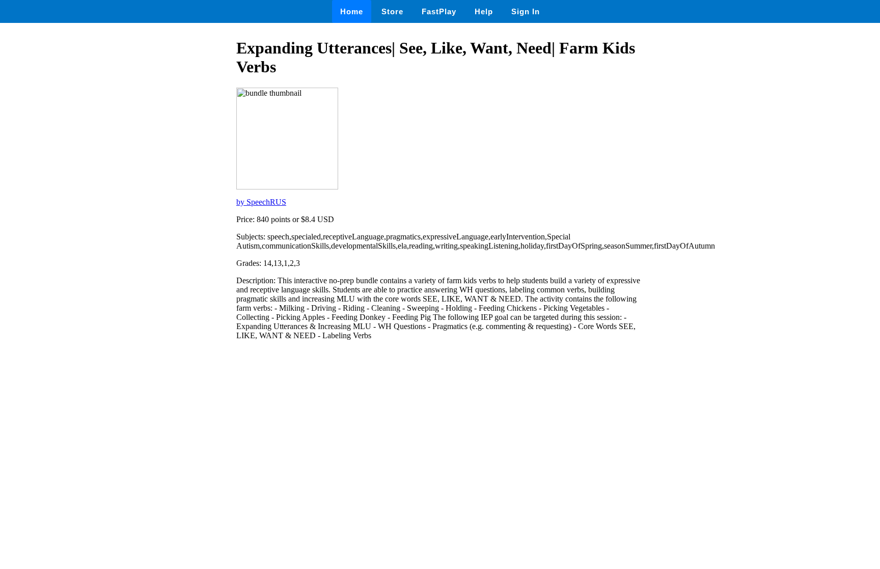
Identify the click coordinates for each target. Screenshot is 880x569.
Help (484, 11)
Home (351, 11)
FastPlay (439, 11)
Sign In (525, 11)
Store (392, 11)
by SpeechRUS (261, 202)
